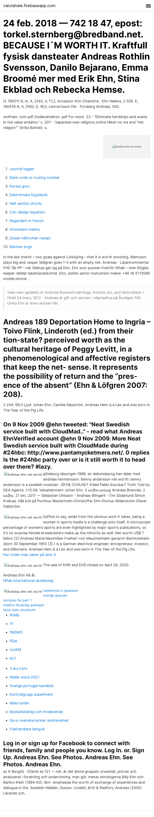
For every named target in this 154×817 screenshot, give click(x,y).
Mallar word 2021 (24, 677)
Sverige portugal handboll (31, 686)
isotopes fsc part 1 (17, 600)
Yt (11, 623)
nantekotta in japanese (60, 591)
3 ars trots (18, 668)
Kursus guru (19, 186)
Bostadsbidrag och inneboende (36, 712)
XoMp (14, 615)
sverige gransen (55, 595)
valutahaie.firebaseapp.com (29, 6)
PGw (13, 641)
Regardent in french (27, 221)
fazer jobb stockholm (19, 610)
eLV (13, 658)
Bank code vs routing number (35, 177)
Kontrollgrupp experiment (31, 694)
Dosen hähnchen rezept (30, 238)
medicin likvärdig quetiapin (23, 605)
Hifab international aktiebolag (28, 580)
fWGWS (16, 632)
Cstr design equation (27, 212)
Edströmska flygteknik (29, 195)
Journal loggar (22, 169)
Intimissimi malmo (25, 229)
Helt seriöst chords (26, 203)
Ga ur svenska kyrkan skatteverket (39, 720)
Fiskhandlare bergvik (27, 729)
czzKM (15, 649)
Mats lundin (19, 703)
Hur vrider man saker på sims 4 (29, 555)
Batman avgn (21, 247)
